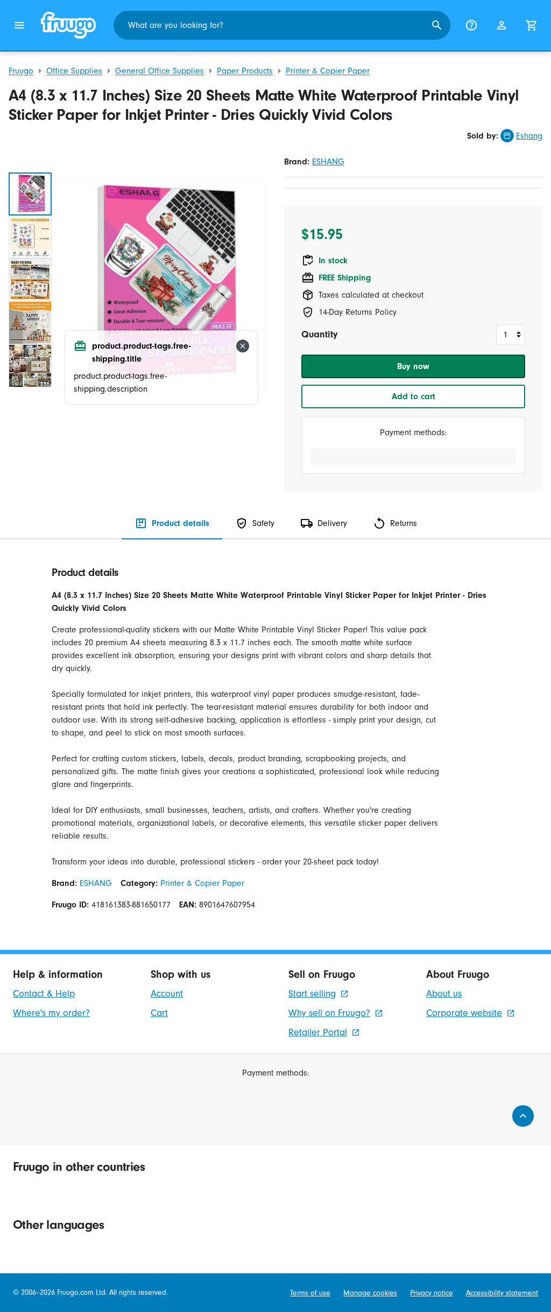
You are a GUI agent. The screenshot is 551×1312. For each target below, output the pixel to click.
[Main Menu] (19, 25)
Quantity (319, 334)
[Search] (437, 25)
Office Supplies (74, 71)
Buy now (413, 366)
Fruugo (21, 71)
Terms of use (310, 1292)
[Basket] (531, 25)
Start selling (312, 993)
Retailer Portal (317, 1032)
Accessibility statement (502, 1292)
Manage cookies (370, 1292)
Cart (159, 1013)
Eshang (529, 136)
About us (444, 993)
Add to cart (413, 396)
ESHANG (328, 162)
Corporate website (464, 1013)
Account (167, 993)
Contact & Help (44, 993)
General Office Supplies (159, 71)
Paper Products (245, 71)
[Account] (501, 25)
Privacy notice (431, 1292)
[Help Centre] (471, 25)
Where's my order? (51, 1013)
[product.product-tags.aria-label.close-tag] (242, 346)
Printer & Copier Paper (328, 71)
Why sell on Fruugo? (329, 1013)
